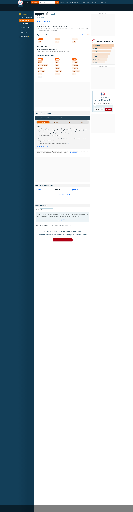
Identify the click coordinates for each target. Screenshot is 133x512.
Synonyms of (25, 17)
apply (82, 122)
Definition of (42, 21)
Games (62, 2)
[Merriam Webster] (103, 94)
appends (38, 190)
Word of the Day (69, 2)
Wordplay (101, 2)
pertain (56, 122)
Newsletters (94, 2)
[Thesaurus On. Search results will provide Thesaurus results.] (31, 2)
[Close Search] (53, 2)
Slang (88, 2)
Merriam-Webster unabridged (63, 239)
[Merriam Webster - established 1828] (20, 1)
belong (43, 122)
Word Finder (83, 2)
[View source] (63, 135)
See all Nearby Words (62, 194)
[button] (106, 2)
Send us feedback (73, 152)
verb (53, 14)
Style (37, 209)
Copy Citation (63, 220)
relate (69, 122)
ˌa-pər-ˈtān (39, 17)
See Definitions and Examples (102, 103)
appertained (75, 190)
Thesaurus (24, 14)
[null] (109, 100)
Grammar (76, 2)
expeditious (101, 100)
